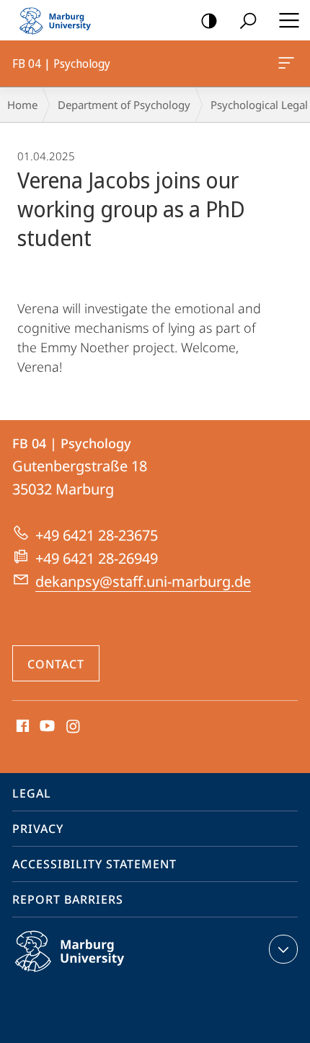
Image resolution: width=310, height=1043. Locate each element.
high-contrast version (209, 20)
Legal (31, 793)
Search (248, 20)
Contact (55, 664)
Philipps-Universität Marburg (97, 974)
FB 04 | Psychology (288, 63)
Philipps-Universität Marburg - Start (61, 20)
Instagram (74, 727)
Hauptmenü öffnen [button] (288, 20)
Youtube (46, 727)
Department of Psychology (124, 104)
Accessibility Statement (94, 864)
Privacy (37, 829)
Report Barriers (67, 899)
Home (22, 104)
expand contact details (283, 949)
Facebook (21, 727)
